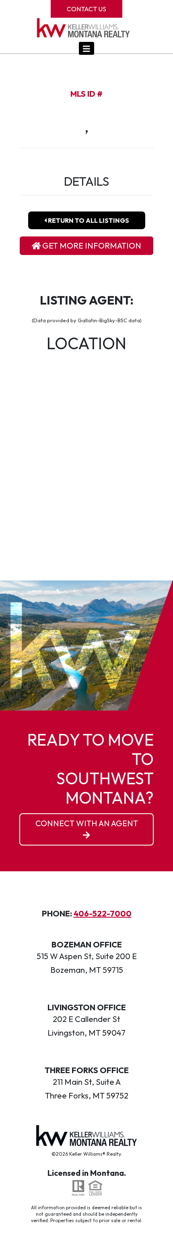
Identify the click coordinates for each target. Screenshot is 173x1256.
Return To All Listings (88, 220)
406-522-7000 (103, 913)
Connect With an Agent (86, 823)
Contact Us (86, 9)
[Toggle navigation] (86, 48)
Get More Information (91, 245)
